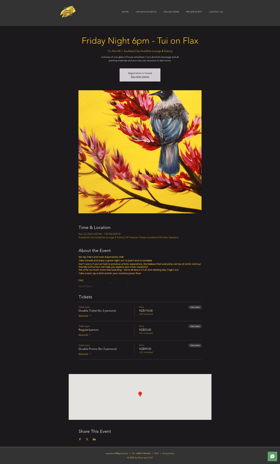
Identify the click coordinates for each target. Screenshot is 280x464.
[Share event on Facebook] (80, 439)
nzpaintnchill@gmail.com (117, 453)
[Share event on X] (87, 439)
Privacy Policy (168, 453)
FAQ (156, 453)
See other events (140, 76)
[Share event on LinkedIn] (94, 439)
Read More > (86, 286)
